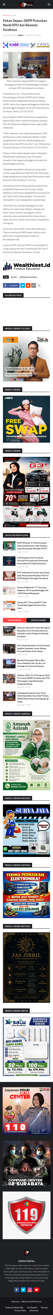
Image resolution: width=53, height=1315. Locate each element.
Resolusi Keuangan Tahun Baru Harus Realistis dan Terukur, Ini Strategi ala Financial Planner (31, 663)
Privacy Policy (20, 1310)
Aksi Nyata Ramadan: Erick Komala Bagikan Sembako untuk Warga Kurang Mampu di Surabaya (33, 648)
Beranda (6, 15)
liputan (14, 15)
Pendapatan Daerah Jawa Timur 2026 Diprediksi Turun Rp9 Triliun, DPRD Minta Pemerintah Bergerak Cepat (33, 697)
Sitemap (44, 1307)
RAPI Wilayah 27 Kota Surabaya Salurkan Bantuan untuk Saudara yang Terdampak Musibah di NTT (32, 545)
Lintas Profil (14, 620)
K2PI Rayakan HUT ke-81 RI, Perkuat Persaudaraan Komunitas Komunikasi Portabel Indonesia (32, 560)
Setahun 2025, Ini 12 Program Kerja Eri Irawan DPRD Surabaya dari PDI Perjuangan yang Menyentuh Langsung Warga (33, 679)
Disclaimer (34, 1310)
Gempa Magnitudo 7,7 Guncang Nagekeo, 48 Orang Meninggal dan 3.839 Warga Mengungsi (33, 590)
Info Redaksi (32, 1307)
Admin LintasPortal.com (31, 1301)
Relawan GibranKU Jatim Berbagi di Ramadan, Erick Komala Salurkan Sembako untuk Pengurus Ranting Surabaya (33, 632)
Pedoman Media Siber (14, 1307)
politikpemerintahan (28, 277)
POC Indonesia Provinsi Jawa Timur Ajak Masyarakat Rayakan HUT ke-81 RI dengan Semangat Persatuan (33, 575)
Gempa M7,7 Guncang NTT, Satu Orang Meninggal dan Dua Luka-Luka (32, 605)
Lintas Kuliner (38, 620)
